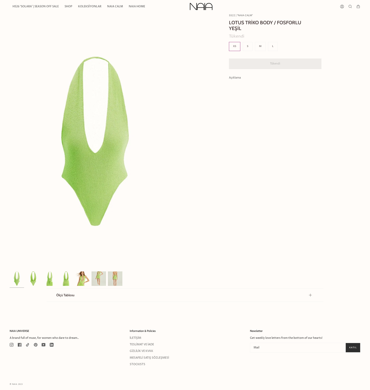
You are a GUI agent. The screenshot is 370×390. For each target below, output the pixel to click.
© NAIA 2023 (16, 384)
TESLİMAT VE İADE (142, 344)
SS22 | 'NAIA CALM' (241, 15)
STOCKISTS (137, 364)
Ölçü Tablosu (65, 295)
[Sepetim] (358, 6)
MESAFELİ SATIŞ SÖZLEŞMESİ (149, 358)
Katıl (353, 347)
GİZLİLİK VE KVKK (141, 351)
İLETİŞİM (135, 338)
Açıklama (235, 78)
